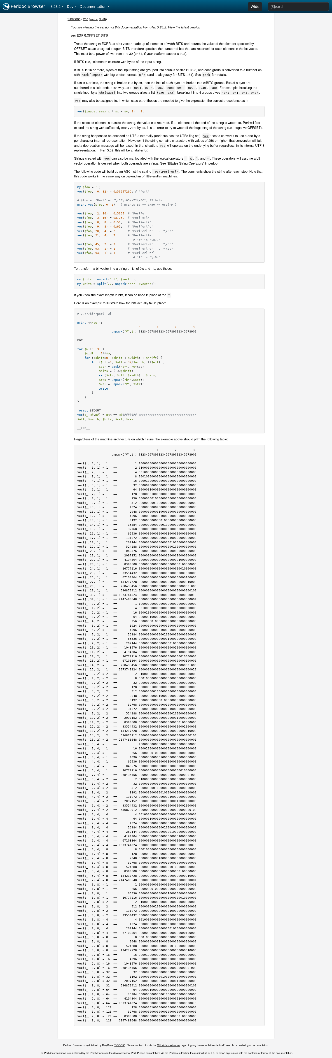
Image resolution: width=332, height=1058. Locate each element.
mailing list (200, 1053)
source (94, 19)
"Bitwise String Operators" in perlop (192, 163)
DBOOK (119, 1045)
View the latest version (184, 27)
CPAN (102, 19)
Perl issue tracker (179, 1053)
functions (74, 18)
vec (85, 18)
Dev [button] (70, 6)
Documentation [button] (93, 6)
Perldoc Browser (27, 6)
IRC (213, 1053)
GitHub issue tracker (168, 1045)
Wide (255, 6)
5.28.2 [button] (56, 6)
